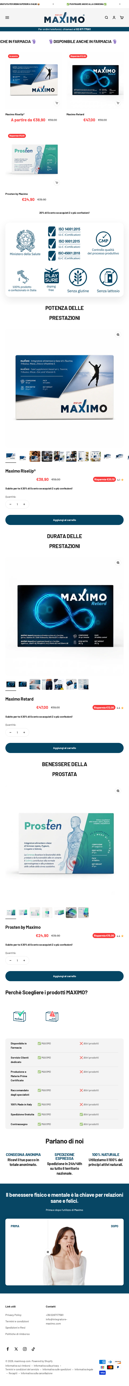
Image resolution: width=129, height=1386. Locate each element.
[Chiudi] (119, 1330)
